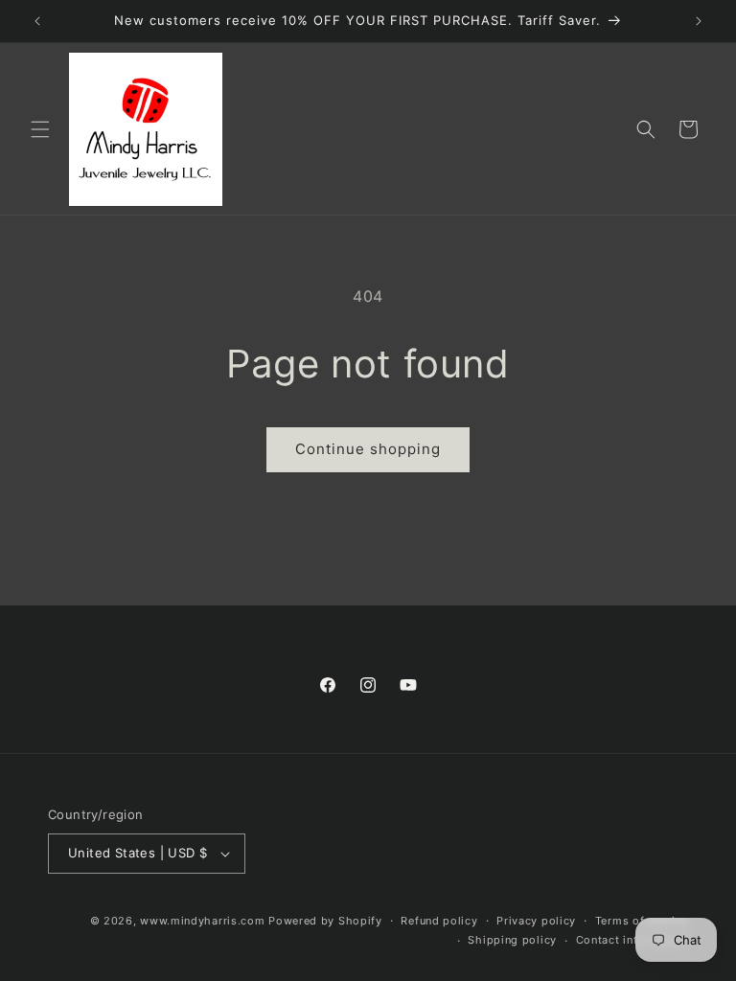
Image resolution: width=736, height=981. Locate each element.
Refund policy (439, 920)
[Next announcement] (699, 21)
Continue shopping (368, 449)
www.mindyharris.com (202, 920)
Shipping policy (512, 940)
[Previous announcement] (37, 21)
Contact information (632, 940)
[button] (40, 129)
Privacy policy (536, 920)
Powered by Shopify (325, 920)
